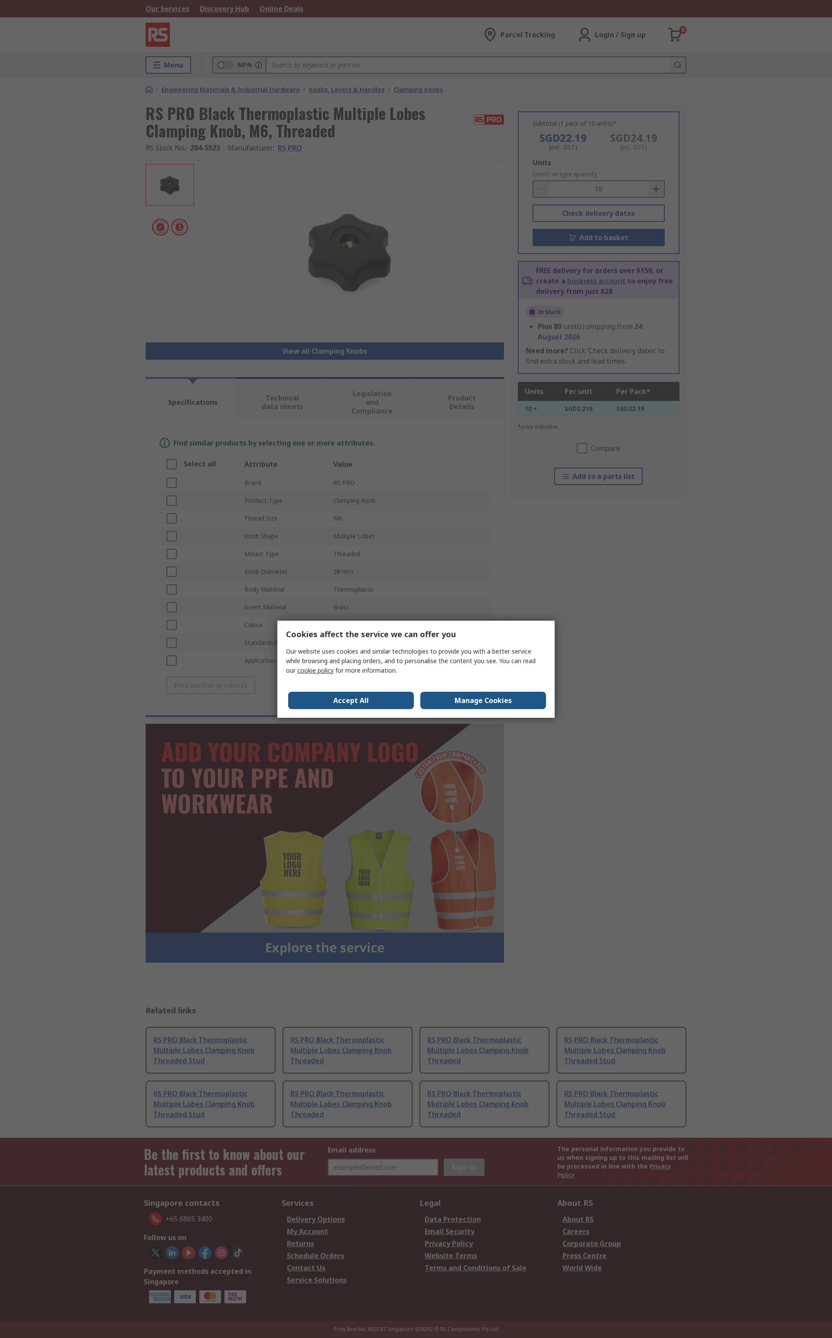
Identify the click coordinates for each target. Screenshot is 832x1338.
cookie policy (315, 670)
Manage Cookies (483, 700)
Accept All (351, 700)
